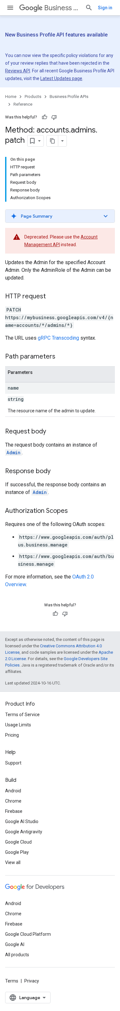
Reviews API (17, 70)
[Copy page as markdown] (52, 140)
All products (17, 954)
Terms (11, 980)
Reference (22, 104)
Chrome (13, 801)
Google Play (17, 852)
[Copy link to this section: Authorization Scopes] (74, 511)
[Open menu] (10, 7)
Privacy (31, 980)
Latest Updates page (61, 78)
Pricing (12, 735)
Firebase (13, 811)
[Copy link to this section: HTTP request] (52, 297)
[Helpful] (44, 117)
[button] (60, 216)
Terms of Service (22, 714)
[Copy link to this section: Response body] (57, 471)
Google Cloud (18, 842)
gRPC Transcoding (58, 338)
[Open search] (89, 8)
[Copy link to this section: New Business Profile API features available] (16, 43)
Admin (13, 452)
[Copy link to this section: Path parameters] (61, 357)
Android (13, 790)
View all (12, 862)
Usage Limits (18, 724)
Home (10, 96)
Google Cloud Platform (28, 934)
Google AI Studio (21, 821)
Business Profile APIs (62, 8)
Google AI (14, 944)
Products (33, 96)
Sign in (105, 7)
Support (13, 762)
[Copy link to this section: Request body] (52, 432)
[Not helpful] (54, 117)
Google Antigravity (23, 831)
